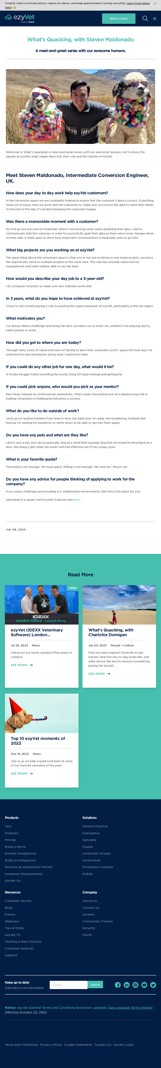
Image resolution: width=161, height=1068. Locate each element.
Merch (87, 935)
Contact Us (91, 907)
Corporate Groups (96, 853)
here (77, 499)
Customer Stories (18, 900)
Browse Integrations (20, 853)
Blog (8, 907)
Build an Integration (20, 860)
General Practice (95, 826)
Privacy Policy (51, 1044)
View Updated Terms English (130, 1007)
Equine (87, 846)
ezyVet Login (123, 1044)
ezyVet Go (13, 880)
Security (88, 928)
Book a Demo (15, 846)
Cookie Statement (78, 1044)
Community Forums (97, 921)
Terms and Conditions (21, 1044)
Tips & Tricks (14, 928)
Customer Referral (19, 948)
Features (11, 833)
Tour (8, 826)
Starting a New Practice (23, 941)
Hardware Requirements (24, 874)
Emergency (91, 833)
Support (11, 955)
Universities (91, 860)
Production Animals (97, 867)
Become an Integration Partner (29, 867)
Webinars (12, 921)
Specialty (89, 839)
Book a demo (119, 18)
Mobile (87, 874)
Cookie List (102, 1044)
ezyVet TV (13, 935)
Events (10, 914)
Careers (88, 914)
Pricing (10, 839)
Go (99, 28)
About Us (89, 900)
